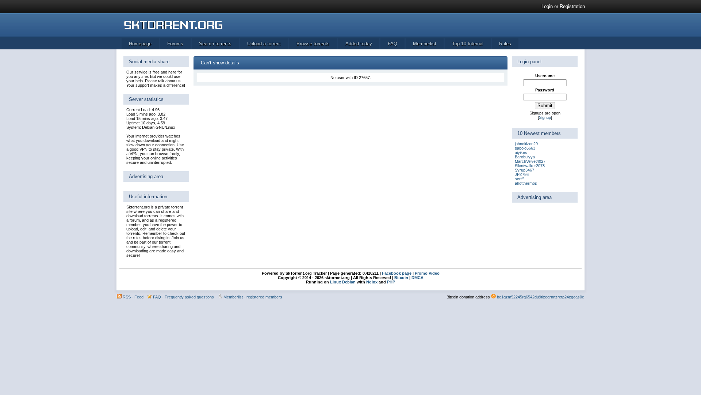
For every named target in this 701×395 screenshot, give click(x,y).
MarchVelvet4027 (530, 161)
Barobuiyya (525, 157)
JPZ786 (522, 174)
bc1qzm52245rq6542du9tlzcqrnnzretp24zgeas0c (540, 297)
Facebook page (396, 273)
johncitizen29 (526, 144)
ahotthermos (526, 183)
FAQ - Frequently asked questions (183, 297)
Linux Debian (343, 282)
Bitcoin (401, 277)
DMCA (417, 277)
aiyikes (521, 152)
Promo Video (427, 273)
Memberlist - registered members (252, 297)
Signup (545, 117)
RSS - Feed (133, 297)
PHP (391, 282)
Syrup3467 (524, 170)
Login (547, 6)
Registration (572, 6)
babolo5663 (525, 148)
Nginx (372, 282)
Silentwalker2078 (530, 165)
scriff (519, 179)
